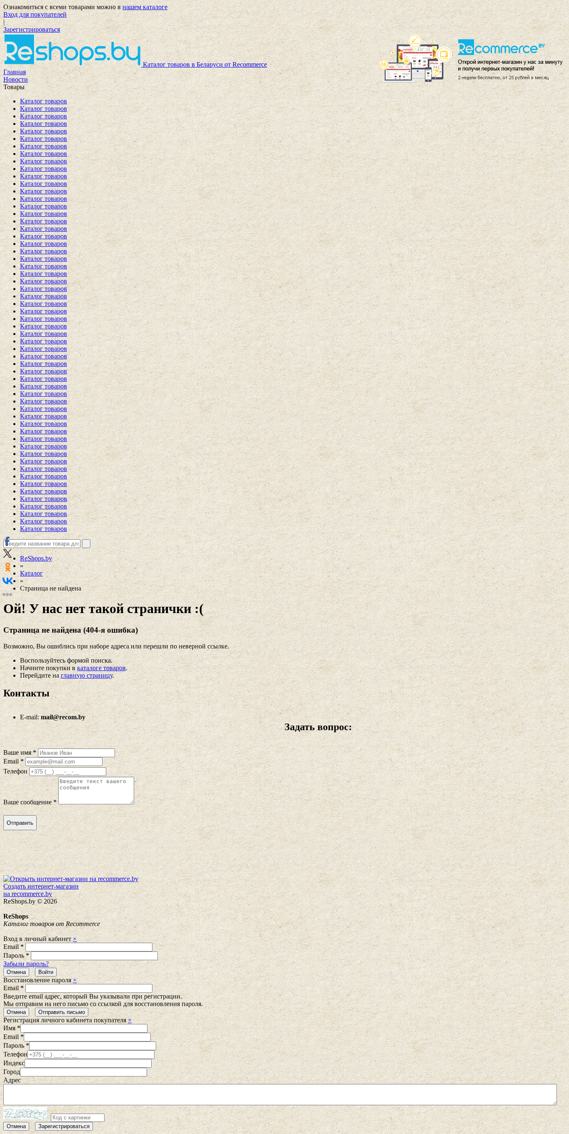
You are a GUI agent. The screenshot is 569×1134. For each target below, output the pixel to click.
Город (11, 1071)
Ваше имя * (19, 752)
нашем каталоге (144, 6)
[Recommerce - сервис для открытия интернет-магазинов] (70, 878)
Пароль (16, 955)
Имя (11, 1027)
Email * (13, 761)
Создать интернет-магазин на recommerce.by (41, 890)
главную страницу (86, 675)
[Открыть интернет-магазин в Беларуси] (472, 59)
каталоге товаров (101, 667)
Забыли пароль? (26, 963)
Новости (15, 79)
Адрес (12, 1080)
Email (13, 946)
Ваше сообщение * (30, 802)
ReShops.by (36, 558)
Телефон (15, 771)
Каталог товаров (43, 101)
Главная (14, 71)
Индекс (14, 1062)
